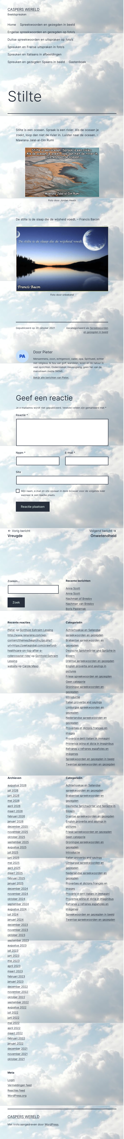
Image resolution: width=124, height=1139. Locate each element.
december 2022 (18, 986)
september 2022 (18, 1002)
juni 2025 (13, 857)
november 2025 (18, 831)
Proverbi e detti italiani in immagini (88, 738)
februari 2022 (16, 1038)
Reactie (22, 415)
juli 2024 (13, 914)
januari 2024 (16, 919)
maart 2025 (15, 873)
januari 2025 (15, 883)
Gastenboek (77, 62)
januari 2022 (15, 1043)
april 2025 (14, 868)
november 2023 (18, 929)
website (13, 666)
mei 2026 (14, 800)
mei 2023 (14, 960)
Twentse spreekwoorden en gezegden (90, 764)
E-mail (70, 452)
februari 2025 (16, 878)
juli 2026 (13, 790)
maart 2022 (15, 1033)
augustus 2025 (17, 847)
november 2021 (18, 1053)
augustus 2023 (17, 945)
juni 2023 (13, 955)
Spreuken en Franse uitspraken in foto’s (36, 47)
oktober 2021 (16, 1059)
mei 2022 (14, 1022)
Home (12, 24)
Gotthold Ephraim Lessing (36, 630)
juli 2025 (13, 852)
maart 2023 (15, 971)
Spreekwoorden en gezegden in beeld (47, 24)
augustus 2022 (17, 1007)
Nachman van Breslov (80, 603)
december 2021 (17, 1048)
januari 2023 (15, 981)
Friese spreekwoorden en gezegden (89, 676)
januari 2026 (15, 821)
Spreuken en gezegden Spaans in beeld (36, 62)
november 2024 (18, 893)
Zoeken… (14, 581)
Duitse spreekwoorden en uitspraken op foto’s (40, 39)
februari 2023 (16, 976)
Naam (20, 452)
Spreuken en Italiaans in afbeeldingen (35, 54)
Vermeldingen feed (20, 1085)
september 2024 (18, 904)
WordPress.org (17, 1095)
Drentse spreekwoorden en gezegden (90, 661)
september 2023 (18, 940)
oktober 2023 (16, 935)
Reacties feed (16, 1090)
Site (18, 472)
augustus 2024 (17, 909)
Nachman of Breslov (79, 598)
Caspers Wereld (23, 9)
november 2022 (18, 991)
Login (11, 1080)
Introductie (73, 697)
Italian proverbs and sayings (84, 702)
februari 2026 (16, 816)
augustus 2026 (17, 785)
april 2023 (14, 966)
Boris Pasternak (76, 608)
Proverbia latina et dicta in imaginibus (90, 743)
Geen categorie (75, 681)
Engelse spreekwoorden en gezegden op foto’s (41, 32)
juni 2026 (13, 795)
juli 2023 (13, 950)
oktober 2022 (16, 997)
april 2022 (14, 1028)
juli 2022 (13, 1012)
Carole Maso (30, 666)
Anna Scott (73, 588)
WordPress (51, 1124)
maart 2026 (15, 811)
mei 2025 (14, 862)
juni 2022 (13, 1017)
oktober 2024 (16, 898)
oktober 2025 (16, 837)
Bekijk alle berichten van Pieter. (51, 377)
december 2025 (18, 826)
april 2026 (14, 806)
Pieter (11, 630)
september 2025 (18, 842)
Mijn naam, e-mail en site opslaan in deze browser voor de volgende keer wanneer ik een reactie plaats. (63, 493)
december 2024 (18, 888)
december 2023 (18, 924)
